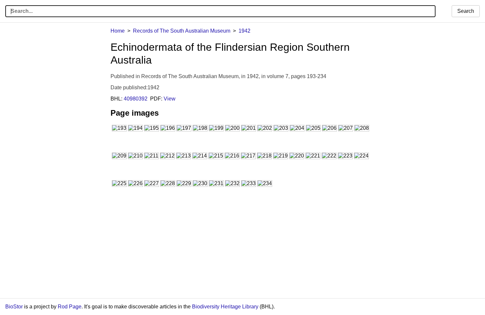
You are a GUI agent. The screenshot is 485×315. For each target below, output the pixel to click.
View (170, 98)
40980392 (135, 98)
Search (465, 11)
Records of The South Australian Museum (181, 31)
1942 (244, 31)
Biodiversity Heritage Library (225, 306)
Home (118, 31)
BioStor (14, 306)
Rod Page (69, 306)
